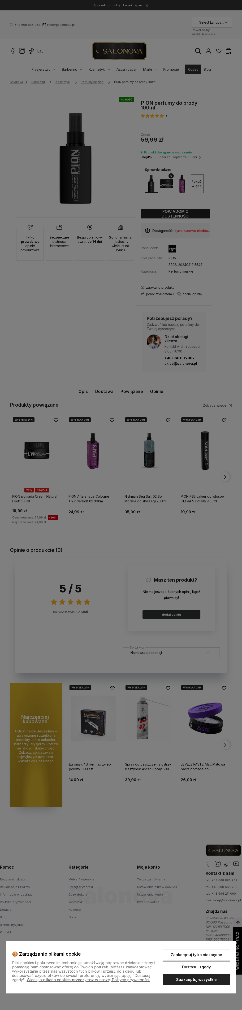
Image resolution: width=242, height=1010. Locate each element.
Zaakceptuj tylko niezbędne (196, 954)
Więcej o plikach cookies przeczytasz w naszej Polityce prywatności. (88, 979)
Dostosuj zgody (196, 967)
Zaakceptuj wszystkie (196, 979)
